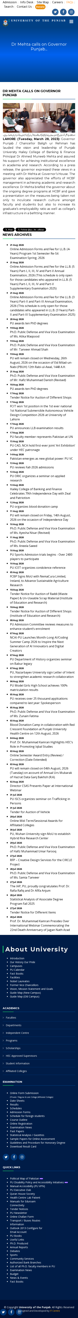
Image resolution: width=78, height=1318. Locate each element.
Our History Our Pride (22, 962)
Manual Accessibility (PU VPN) (27, 1186)
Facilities (15, 977)
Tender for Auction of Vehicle (30, 812)
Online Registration (21, 1123)
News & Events (19, 1277)
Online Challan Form (22, 1216)
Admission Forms (20, 1112)
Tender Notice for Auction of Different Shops (40, 397)
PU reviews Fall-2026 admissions (32, 467)
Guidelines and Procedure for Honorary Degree (37, 1142)
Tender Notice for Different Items (33, 912)
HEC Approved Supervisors (21, 1055)
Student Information (18, 1063)
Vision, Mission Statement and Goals (31, 989)
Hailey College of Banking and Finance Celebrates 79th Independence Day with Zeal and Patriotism (40, 493)
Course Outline (18, 1119)
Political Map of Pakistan (25, 1178)
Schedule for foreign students (27, 1116)
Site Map (43, 2)
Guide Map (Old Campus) (24, 996)
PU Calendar (17, 969)
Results (14, 1104)
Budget (14, 1274)
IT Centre (55, 1310)
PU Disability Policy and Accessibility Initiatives (37, 1182)
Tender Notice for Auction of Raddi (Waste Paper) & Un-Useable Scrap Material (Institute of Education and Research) (41, 598)
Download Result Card (23, 1146)
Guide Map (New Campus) (25, 992)
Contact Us (24, 7)
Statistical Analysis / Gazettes (27, 1135)
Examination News (21, 1127)
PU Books (16, 1235)
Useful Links (17, 1239)
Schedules (16, 1108)
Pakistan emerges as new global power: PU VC (41, 459)
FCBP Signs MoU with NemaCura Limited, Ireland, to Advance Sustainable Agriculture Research (39, 580)
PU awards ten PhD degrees (29, 323)
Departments (13, 1025)
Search (8, 7)
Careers (57, 2)
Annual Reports (19, 1247)
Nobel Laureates (20, 981)
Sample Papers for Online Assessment (32, 1139)
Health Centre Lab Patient (25, 1197)
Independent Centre (17, 1033)
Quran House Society (22, 1193)
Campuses (16, 966)
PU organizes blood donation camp (34, 507)
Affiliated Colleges (16, 1071)
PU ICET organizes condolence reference (37, 568)
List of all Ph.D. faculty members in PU (32, 1266)
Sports (14, 1255)
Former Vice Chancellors (24, 985)
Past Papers (17, 1131)
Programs (11, 1040)
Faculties (11, 1017)
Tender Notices (19, 1209)
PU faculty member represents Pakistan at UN (41, 437)
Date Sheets (17, 1100)
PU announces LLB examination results (36, 428)
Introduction (17, 958)
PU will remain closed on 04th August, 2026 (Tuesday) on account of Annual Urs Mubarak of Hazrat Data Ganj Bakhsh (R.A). (41, 772)
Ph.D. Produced (19, 1243)
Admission (10, 2)
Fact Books (16, 973)
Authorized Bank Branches (25, 1262)
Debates (15, 1251)
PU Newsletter (18, 1213)
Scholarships (13, 1048)
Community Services (22, 1258)
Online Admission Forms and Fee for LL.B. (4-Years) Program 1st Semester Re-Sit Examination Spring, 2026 (40, 253)
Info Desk (26, 2)
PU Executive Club (20, 1190)
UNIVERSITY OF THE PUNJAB (38, 20)
